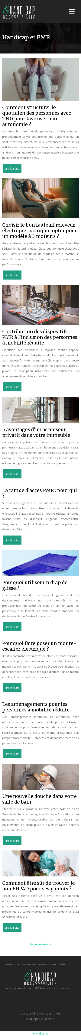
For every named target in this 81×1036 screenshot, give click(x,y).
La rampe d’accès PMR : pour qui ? (39, 493)
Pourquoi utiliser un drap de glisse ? (34, 585)
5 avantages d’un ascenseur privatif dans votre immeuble (36, 432)
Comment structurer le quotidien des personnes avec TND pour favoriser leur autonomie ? (36, 115)
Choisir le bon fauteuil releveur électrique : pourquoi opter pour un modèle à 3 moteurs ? (39, 230)
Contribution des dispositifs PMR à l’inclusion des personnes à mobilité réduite (39, 337)
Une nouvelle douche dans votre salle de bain (39, 799)
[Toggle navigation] (72, 11)
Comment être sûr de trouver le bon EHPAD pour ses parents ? (38, 886)
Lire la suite (12, 168)
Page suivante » (40, 944)
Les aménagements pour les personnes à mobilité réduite (36, 707)
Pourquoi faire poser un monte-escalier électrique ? (39, 646)
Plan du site (40, 1033)
